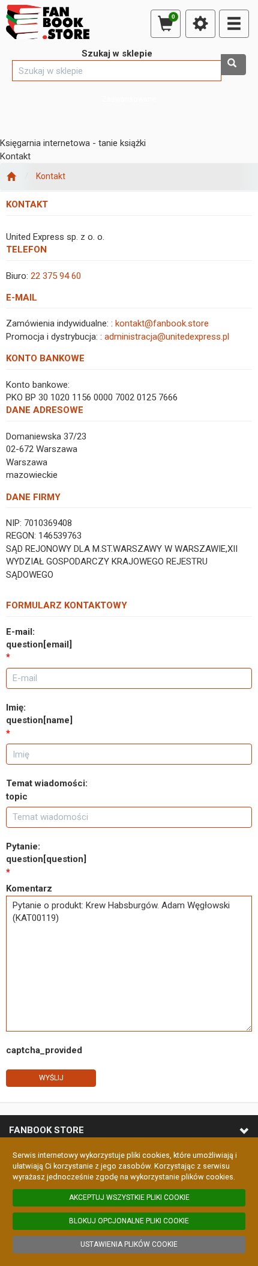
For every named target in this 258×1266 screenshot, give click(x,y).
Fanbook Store (46, 1130)
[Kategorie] (234, 24)
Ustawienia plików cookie (129, 1244)
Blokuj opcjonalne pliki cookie (129, 1221)
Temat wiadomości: (47, 789)
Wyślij (51, 1078)
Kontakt (50, 176)
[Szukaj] (233, 64)
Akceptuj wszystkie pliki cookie (129, 1197)
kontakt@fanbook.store (162, 323)
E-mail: (39, 638)
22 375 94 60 (56, 276)
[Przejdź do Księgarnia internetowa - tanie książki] (11, 177)
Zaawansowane (129, 98)
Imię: (39, 714)
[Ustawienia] (200, 24)
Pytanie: (46, 852)
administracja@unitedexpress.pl (166, 336)
